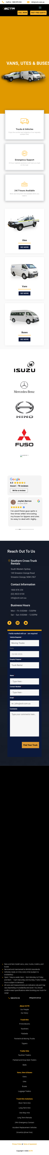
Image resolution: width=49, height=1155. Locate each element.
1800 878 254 (17, 590)
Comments (13, 709)
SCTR (31, 1151)
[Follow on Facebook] (9, 623)
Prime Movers (24, 1024)
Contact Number (16, 687)
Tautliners (24, 1029)
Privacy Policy (17, 1144)
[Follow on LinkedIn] (26, 623)
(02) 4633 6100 (17, 594)
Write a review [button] (19, 490)
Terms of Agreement (30, 1144)
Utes (24, 1081)
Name (12, 675)
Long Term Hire (24, 1108)
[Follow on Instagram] (18, 623)
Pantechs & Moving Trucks (24, 1039)
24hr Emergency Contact (24, 1122)
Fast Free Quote (38, 13)
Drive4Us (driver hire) (24, 1132)
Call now (22, 13)
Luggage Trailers (24, 1091)
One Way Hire (24, 1113)
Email (12, 698)
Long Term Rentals (24, 1118)
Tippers (24, 1043)
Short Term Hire (24, 1103)
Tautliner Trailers (24, 1055)
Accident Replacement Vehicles (24, 1127)
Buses (24, 1086)
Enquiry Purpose (16, 659)
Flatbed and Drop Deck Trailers (24, 1060)
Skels (24, 1065)
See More (24, 247)
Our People (24, 1009)
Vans (24, 1077)
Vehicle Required (16, 637)
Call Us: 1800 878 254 (13, 2)
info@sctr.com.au (37, 2)
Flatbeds (24, 1034)
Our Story (24, 1013)
